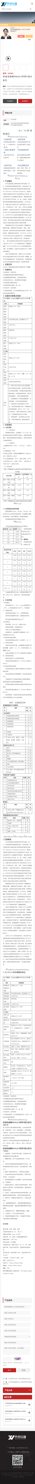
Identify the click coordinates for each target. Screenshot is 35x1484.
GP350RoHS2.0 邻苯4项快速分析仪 (19, 1378)
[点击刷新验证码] (17, 1358)
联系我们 (25, 101)
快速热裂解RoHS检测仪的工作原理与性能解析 (16, 1411)
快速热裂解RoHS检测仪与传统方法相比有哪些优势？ (16, 1419)
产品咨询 (10, 101)
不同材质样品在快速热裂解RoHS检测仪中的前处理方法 (16, 1403)
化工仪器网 (14, 1477)
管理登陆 (21, 1477)
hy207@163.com (22, 1448)
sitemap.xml (22, 1475)
